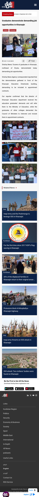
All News (6, 448)
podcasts (6, 453)
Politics (6, 30)
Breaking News (8, 14)
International (8, 440)
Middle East (7, 435)
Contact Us (7, 478)
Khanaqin (13, 30)
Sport (5, 431)
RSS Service (8, 482)
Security (6, 418)
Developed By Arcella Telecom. (19, 489)
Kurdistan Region (10, 409)
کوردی (5, 473)
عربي (5, 464)
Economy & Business (11, 422)
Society (6, 427)
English (6, 469)
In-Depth (6, 444)
